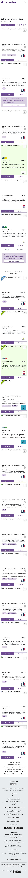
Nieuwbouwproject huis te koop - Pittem (14, 771)
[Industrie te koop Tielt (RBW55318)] (14, 594)
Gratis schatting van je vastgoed (14, 807)
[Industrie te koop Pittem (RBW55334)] (14, 70)
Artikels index (14, 857)
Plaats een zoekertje (14, 799)
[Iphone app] (18, 828)
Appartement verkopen (8, 803)
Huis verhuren (17, 801)
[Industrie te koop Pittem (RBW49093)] (14, 152)
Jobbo (14, 790)
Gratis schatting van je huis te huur (13, 811)
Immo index (14, 832)
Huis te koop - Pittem (14, 762)
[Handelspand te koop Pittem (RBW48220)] (14, 186)
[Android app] (8, 828)
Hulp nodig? (23, 864)
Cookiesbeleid (8, 866)
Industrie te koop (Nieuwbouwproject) (11, 44)
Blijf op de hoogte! (14, 105)
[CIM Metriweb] (17, 872)
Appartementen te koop (17, 834)
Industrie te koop (6, 78)
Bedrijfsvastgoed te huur (9, 842)
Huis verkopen (9, 801)
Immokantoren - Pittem (18, 773)
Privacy (3, 864)
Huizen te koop (7, 834)
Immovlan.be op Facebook (14, 820)
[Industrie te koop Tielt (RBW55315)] (14, 698)
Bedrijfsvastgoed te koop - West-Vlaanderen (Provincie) (14, 767)
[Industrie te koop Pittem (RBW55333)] (14, 117)
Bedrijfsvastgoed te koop (17, 836)
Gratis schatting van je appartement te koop (13, 812)
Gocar (10, 788)
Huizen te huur (7, 840)
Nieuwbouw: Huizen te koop (13, 845)
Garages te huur (19, 842)
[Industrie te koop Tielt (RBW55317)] (14, 629)
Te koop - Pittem (7, 773)
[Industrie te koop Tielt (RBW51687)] (14, 733)
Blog (13, 795)
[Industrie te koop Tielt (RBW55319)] (14, 560)
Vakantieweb (5, 788)
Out (10, 790)
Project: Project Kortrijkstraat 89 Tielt (11, 396)
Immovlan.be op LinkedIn (14, 821)
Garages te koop (13, 837)
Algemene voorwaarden (12, 864)
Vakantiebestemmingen (14, 859)
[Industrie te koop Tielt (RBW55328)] (14, 491)
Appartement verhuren (19, 803)
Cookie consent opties (18, 866)
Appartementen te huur (17, 840)
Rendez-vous (20, 790)
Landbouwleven (21, 788)
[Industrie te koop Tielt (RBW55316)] (14, 663)
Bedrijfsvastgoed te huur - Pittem (14, 769)
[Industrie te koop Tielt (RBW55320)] (14, 525)
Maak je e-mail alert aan (13, 849)
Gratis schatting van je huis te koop (13, 810)
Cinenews (6, 790)
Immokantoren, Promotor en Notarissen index (14, 853)
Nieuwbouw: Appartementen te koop (13, 846)
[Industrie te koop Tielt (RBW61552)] (14, 422)
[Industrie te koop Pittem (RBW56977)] (14, 35)
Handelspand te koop (7, 195)
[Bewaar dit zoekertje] (24, 30)
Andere (13, 804)
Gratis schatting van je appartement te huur (13, 814)
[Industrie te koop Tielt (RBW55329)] (14, 456)
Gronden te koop (7, 836)
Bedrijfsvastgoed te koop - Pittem (13, 764)
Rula (15, 788)
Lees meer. (21, 870)
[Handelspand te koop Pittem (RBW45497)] (14, 221)
